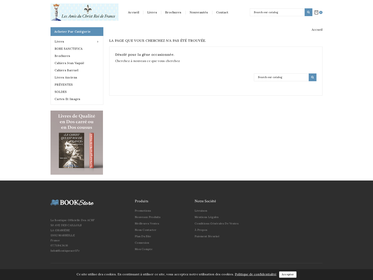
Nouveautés (199, 12)
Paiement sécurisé (207, 236)
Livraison (201, 210)
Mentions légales (207, 217)
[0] (316, 12)
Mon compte (144, 249)
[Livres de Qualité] (77, 143)
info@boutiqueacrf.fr (65, 250)
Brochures (173, 12)
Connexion (142, 242)
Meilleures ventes (147, 223)
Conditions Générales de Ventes (217, 223)
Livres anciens (66, 77)
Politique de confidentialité (255, 274)
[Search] (308, 12)
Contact (222, 12)
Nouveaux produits (147, 217)
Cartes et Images (67, 99)
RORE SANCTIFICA (69, 49)
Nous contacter (145, 230)
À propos (201, 230)
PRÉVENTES (64, 84)
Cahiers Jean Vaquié (70, 63)
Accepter (288, 274)
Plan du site (143, 236)
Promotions (143, 210)
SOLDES (61, 92)
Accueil (133, 12)
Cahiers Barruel (66, 70)
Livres (152, 12)
